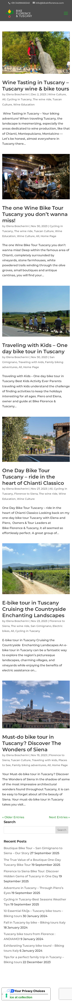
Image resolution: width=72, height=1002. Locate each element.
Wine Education (24, 104)
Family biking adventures (29, 765)
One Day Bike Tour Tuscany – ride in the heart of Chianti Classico (33, 476)
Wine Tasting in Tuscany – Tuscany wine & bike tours (35, 85)
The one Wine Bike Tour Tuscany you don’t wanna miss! (35, 214)
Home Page (48, 236)
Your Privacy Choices (29, 991)
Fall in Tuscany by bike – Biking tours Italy (35, 922)
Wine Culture (57, 94)
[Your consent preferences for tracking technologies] (6, 995)
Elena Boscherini (17, 94)
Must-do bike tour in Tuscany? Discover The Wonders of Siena (31, 743)
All (4, 99)
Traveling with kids (31, 362)
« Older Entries (13, 817)
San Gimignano (41, 626)
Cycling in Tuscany (19, 99)
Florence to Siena (26, 493)
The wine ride (42, 99)
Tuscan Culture (44, 231)
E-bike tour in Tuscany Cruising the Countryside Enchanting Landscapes (34, 609)
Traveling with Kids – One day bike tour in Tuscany (35, 348)
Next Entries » (59, 817)
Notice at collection (18, 997)
